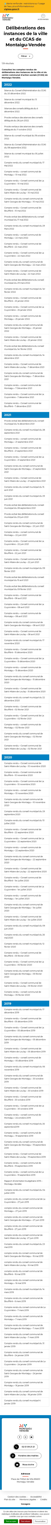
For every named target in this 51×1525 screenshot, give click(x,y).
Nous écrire (28, 1464)
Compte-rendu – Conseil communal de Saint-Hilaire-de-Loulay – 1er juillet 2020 (23, 918)
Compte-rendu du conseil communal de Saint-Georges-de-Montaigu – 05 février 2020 (23, 974)
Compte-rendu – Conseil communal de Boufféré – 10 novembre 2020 (22, 773)
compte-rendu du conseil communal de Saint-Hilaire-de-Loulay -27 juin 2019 (23, 1236)
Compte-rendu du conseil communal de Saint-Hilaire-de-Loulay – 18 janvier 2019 (23, 1393)
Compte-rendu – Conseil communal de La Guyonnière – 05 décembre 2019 (24, 1029)
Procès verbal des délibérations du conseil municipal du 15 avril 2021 (24, 578)
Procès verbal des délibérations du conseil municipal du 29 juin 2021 (24, 515)
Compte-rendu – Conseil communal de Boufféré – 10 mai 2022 (22, 209)
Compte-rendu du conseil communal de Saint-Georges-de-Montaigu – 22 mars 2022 (25, 263)
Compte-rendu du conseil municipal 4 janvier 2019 (22, 1402)
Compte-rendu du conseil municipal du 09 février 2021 (24, 569)
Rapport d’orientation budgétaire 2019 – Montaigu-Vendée (23, 1182)
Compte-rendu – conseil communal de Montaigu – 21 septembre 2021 (22, 440)
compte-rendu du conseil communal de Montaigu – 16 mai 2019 (23, 1281)
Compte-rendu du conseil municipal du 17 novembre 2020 (24, 642)
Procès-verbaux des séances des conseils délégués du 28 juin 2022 (23, 119)
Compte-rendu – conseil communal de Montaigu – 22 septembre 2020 (22, 849)
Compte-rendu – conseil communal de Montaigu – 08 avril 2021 (22, 614)
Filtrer (24, 56)
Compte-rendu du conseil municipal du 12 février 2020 (24, 945)
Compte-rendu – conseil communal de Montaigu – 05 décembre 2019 (22, 1059)
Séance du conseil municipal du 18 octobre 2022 (24, 137)
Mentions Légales (28, 1499)
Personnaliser (40, 1521)
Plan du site (9, 1499)
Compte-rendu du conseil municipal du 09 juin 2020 (24, 927)
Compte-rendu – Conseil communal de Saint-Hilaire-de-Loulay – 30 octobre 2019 (23, 1089)
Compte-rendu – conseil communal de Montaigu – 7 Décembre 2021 (22, 386)
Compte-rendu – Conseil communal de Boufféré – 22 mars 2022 (22, 245)
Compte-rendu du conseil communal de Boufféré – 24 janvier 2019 (23, 1354)
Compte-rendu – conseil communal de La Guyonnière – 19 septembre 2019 (24, 1173)
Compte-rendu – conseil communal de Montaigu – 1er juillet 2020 (22, 897)
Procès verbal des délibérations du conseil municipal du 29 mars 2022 (24, 281)
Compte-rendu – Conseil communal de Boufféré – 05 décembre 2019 (22, 1020)
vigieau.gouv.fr (11, 9)
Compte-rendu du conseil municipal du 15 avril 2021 (24, 488)
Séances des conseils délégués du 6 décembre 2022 (21, 110)
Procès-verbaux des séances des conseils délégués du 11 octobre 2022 (23, 128)
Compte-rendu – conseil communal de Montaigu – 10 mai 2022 (22, 173)
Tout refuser (25, 1521)
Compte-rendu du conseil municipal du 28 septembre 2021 (24, 431)
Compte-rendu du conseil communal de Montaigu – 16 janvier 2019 (23, 1384)
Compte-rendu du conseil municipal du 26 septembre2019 (24, 1125)
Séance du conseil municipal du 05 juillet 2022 (23, 155)
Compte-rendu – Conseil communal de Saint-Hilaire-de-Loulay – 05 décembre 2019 (25, 1050)
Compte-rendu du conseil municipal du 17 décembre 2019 (24, 1011)
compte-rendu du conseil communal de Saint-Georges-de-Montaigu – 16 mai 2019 (23, 1254)
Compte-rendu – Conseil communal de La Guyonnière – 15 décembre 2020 (24, 660)
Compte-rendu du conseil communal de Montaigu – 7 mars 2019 (23, 1317)
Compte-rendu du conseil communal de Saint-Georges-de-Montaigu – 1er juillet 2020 (23, 908)
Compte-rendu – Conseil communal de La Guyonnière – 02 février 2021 (24, 717)
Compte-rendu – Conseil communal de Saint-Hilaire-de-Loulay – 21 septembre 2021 (25, 479)
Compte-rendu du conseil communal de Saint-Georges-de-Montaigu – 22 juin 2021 (24, 524)
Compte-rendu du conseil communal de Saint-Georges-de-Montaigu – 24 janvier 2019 (23, 1373)
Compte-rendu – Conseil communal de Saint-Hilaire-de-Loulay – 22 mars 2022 (22, 272)
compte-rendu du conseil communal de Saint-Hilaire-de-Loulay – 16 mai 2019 (23, 1263)
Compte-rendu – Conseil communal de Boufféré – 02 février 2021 (22, 708)
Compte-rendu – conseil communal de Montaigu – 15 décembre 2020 (22, 669)
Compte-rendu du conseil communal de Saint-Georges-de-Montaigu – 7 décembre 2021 (24, 376)
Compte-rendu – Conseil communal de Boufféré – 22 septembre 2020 (22, 831)
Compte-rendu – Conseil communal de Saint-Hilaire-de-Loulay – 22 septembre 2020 (25, 870)
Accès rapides (43, 19)
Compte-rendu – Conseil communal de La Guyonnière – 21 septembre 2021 (24, 458)
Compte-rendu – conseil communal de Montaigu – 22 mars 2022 (22, 236)
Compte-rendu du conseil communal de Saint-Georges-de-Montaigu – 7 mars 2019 (24, 1326)
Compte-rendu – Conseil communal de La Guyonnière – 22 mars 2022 (24, 254)
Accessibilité (36, 1497)
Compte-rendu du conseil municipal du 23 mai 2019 (24, 1245)
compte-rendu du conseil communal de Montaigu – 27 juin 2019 (23, 1209)
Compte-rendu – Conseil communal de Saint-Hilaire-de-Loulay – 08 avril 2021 (22, 633)
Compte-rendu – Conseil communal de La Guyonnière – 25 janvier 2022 (24, 308)
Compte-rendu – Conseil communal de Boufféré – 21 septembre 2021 (22, 449)
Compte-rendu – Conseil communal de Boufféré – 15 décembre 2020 (22, 651)
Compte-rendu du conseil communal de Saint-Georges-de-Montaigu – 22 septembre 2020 (25, 859)
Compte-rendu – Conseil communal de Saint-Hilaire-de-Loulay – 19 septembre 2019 (25, 1155)
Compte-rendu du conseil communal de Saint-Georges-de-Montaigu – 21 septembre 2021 (25, 469)
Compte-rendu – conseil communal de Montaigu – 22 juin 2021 (22, 533)
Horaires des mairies (28, 1456)
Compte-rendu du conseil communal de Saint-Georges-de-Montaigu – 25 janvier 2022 (23, 328)
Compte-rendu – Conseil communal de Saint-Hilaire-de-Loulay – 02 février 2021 (23, 747)
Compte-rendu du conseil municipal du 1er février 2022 (24, 290)
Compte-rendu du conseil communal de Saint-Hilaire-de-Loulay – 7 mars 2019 (23, 1336)
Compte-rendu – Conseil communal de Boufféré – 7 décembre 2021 (22, 404)
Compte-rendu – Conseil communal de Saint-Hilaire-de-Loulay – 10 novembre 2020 (25, 764)
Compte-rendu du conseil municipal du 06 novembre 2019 (24, 1068)
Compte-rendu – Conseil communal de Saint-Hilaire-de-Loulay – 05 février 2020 (23, 984)
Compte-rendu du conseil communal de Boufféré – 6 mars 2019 (23, 1299)
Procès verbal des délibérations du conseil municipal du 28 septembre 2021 (24, 506)
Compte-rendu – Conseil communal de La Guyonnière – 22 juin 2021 (24, 542)
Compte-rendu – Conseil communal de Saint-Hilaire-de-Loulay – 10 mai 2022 (22, 191)
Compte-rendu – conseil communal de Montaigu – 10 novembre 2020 (22, 791)
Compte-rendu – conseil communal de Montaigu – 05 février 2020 (22, 993)
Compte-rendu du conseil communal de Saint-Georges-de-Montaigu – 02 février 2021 (23, 737)
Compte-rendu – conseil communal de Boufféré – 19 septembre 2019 (22, 1164)
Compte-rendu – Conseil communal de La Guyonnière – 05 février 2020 (24, 963)
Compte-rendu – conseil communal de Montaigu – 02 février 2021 (22, 726)
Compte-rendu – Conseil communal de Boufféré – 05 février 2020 (22, 954)
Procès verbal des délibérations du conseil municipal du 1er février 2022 (24, 347)
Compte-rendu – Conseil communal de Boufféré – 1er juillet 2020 (22, 879)
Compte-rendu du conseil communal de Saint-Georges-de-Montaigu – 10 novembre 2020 (24, 802)
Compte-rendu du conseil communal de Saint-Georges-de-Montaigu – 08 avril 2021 (24, 623)
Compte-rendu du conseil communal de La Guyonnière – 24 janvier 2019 (24, 1363)
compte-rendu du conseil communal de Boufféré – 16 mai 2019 (23, 1272)
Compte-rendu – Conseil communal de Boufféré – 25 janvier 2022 (22, 299)
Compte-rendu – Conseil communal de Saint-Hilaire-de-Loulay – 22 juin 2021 (22, 560)
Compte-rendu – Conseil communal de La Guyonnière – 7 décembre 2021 (24, 395)
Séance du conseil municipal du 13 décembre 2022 (20, 101)
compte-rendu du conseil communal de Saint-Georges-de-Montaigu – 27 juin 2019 (24, 1218)
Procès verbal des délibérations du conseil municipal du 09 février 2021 (24, 587)
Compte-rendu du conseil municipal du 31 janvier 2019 (24, 1345)
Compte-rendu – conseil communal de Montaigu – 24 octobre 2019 (22, 1116)
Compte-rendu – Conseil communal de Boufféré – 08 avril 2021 (22, 596)
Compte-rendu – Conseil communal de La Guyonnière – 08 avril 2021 (24, 605)
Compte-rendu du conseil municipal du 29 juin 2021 (24, 497)
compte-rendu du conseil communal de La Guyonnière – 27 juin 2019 (24, 1200)
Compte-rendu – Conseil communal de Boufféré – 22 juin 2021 (22, 551)
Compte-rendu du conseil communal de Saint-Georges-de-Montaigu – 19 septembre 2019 (25, 1145)
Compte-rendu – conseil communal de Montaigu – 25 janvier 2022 (22, 317)
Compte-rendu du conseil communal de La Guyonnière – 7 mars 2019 (24, 1308)
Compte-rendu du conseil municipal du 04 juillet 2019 (24, 1191)
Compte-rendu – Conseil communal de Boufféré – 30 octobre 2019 (22, 1098)
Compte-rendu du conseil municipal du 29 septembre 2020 (24, 813)
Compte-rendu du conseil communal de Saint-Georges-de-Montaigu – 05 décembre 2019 (25, 1039)
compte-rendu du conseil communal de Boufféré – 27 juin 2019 (23, 1227)
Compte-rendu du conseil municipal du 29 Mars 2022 (24, 227)
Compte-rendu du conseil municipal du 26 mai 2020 (24, 936)
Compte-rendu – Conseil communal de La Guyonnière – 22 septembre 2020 (24, 840)
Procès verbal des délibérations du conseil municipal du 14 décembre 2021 (24, 422)
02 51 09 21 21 (28, 1447)
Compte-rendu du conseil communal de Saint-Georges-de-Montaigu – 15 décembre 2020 (24, 679)
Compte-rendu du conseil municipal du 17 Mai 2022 (24, 164)
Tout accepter (11, 1521)
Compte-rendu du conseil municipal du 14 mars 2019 (24, 1290)
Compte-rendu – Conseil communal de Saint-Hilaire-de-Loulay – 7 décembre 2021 (24, 365)
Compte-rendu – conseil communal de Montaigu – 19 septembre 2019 (22, 1134)
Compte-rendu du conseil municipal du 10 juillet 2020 (24, 822)
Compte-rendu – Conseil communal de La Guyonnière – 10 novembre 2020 (24, 782)
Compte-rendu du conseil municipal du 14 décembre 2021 (24, 356)
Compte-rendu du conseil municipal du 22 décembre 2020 (24, 699)
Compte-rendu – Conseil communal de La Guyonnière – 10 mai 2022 (24, 182)
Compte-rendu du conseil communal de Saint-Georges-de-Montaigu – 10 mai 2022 (24, 200)
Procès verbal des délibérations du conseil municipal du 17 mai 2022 (24, 218)
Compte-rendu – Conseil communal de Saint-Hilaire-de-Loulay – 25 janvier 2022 (23, 338)
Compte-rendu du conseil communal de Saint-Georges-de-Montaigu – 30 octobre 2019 (23, 1079)
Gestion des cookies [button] (17, 1497)
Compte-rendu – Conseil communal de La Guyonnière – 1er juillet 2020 (24, 888)
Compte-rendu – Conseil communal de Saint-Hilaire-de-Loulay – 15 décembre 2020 (25, 690)
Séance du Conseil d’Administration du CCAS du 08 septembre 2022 (25, 146)
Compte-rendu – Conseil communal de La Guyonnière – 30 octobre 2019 (24, 1107)
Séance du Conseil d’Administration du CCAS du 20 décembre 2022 (25, 92)
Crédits (43, 1499)
